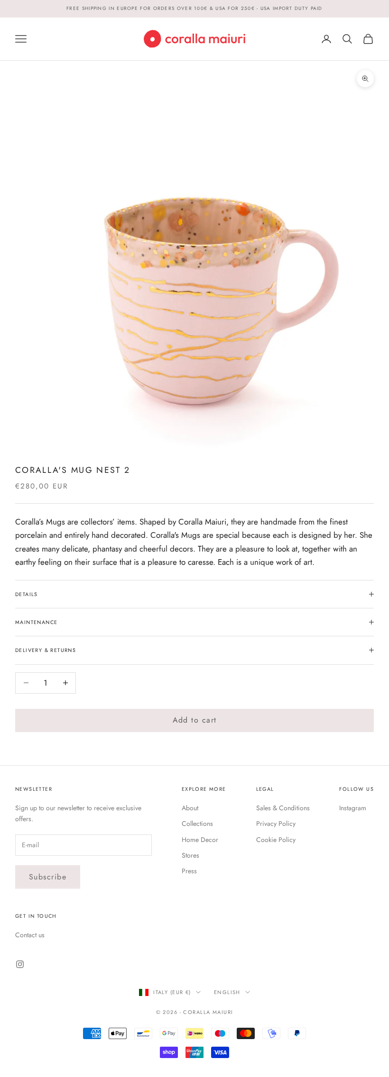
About (190, 808)
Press (189, 871)
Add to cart (195, 720)
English (227, 992)
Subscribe (47, 876)
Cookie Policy (276, 839)
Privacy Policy (276, 823)
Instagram (352, 808)
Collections (197, 823)
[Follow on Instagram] (20, 964)
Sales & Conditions (283, 808)
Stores (190, 855)
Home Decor (200, 839)
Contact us (30, 935)
